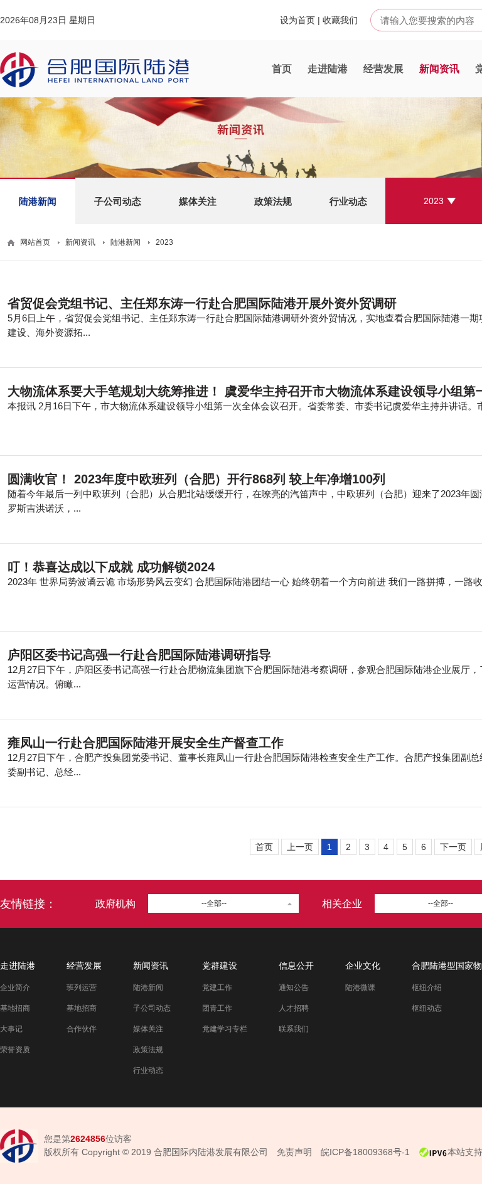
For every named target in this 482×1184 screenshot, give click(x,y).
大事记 (11, 1029)
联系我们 (294, 1029)
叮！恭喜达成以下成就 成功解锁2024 (111, 567)
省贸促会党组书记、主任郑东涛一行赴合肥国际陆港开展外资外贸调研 (202, 303)
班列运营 (82, 987)
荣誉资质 (15, 1049)
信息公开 (296, 966)
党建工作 (217, 987)
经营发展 (383, 68)
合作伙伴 (82, 1029)
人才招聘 (294, 1008)
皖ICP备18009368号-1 (365, 1152)
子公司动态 (117, 201)
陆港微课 (360, 987)
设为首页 (297, 20)
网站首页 (35, 242)
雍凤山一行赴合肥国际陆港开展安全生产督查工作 (146, 743)
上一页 (300, 847)
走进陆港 (328, 68)
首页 (282, 68)
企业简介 (15, 987)
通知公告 (294, 987)
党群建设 (219, 966)
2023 (434, 201)
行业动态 (348, 201)
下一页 (453, 847)
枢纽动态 (427, 1008)
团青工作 (217, 1008)
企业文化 (362, 966)
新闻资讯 (439, 68)
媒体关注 (198, 201)
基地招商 (15, 1008)
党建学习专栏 (224, 1029)
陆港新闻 (37, 201)
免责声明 (294, 1152)
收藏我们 (340, 20)
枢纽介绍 (427, 987)
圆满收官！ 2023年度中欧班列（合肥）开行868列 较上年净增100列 (196, 479)
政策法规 (273, 201)
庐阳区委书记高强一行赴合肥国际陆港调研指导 (139, 655)
